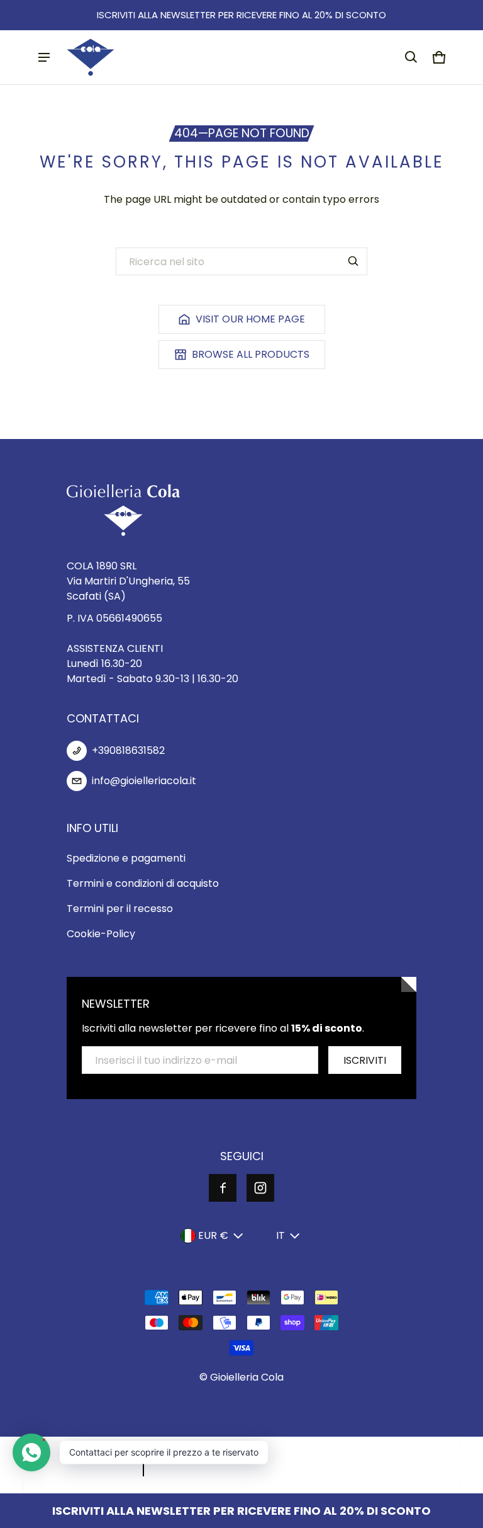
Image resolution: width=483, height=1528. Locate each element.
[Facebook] (222, 1188)
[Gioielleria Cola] (90, 57)
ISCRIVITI (364, 1060)
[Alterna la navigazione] (44, 57)
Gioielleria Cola (247, 1377)
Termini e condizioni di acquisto (143, 883)
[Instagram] (260, 1188)
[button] (411, 57)
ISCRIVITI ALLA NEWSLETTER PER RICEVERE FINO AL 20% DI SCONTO (241, 14)
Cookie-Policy (101, 933)
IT (280, 1235)
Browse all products (250, 354)
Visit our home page (250, 319)
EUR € (213, 1235)
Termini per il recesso (120, 908)
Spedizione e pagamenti (126, 858)
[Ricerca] (353, 261)
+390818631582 (128, 750)
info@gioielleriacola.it (144, 780)
